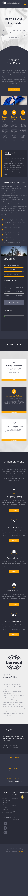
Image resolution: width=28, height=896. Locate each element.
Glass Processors (14, 807)
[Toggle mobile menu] (25, 4)
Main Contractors (14, 813)
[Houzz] (5, 823)
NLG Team (20, 851)
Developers (14, 802)
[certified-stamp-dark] (14, 655)
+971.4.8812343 (6, 817)
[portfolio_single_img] (14, 247)
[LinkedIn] (5, 832)
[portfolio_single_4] (14, 96)
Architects (14, 798)
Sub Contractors (14, 818)
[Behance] (5, 828)
